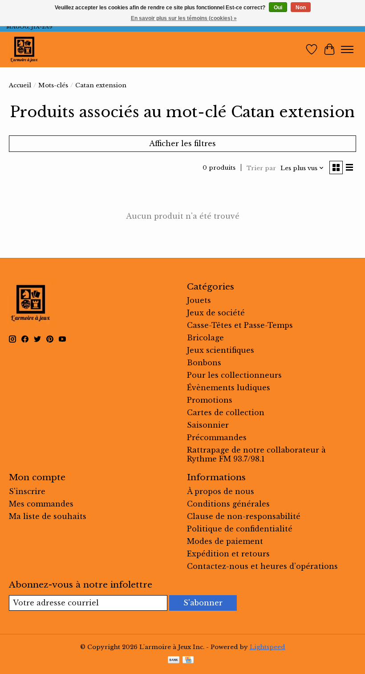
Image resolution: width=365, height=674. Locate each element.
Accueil (20, 85)
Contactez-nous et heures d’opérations (262, 566)
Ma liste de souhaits (47, 516)
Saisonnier (208, 425)
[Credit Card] (188, 660)
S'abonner (203, 602)
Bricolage (205, 337)
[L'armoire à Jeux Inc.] (24, 49)
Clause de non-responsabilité (243, 516)
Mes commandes (41, 503)
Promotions (209, 400)
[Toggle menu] (347, 49)
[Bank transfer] (173, 660)
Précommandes (217, 437)
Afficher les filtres (182, 143)
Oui (278, 7)
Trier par (261, 168)
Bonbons (204, 362)
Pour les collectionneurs (234, 375)
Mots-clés (53, 85)
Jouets (199, 300)
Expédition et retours (228, 553)
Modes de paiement (225, 541)
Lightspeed (267, 647)
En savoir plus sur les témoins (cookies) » (184, 18)
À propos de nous (220, 491)
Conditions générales (228, 503)
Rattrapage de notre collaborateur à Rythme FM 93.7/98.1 (256, 454)
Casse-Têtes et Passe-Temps (240, 325)
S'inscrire (27, 491)
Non (301, 7)
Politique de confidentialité (239, 528)
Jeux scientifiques (220, 350)
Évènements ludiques (228, 387)
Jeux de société (216, 312)
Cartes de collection (225, 412)
